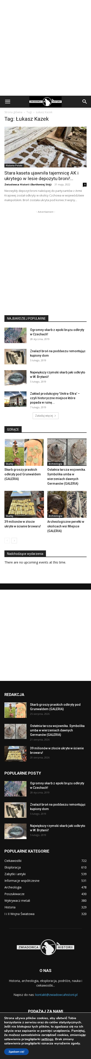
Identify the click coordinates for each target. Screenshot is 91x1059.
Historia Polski (14, 165)
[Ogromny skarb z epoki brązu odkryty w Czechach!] (15, 335)
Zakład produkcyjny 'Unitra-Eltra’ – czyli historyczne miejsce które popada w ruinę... (55, 398)
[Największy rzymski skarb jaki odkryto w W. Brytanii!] (15, 378)
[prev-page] (7, 540)
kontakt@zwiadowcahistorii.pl (56, 995)
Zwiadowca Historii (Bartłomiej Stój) (27, 184)
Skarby (9, 463)
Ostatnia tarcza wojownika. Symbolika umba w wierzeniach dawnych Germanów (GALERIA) (57, 730)
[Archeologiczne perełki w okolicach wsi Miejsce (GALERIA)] (67, 504)
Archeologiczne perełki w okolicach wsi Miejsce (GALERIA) (65, 526)
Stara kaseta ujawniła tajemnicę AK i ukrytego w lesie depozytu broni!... (41, 175)
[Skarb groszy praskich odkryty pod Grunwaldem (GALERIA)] (24, 452)
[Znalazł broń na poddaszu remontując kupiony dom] (15, 356)
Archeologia (55, 463)
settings (47, 1039)
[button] (7, 102)
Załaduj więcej (44, 416)
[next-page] (14, 540)
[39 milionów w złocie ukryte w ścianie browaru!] (24, 504)
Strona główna (13, 112)
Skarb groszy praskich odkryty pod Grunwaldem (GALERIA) (22, 474)
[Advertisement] (45, 47)
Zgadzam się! (16, 1051)
